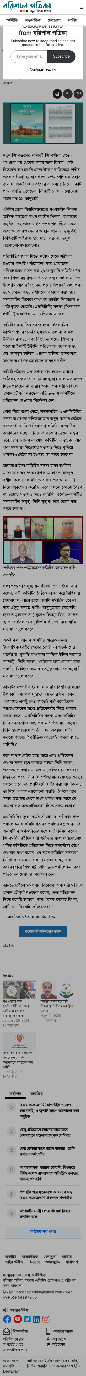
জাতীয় (72, 20)
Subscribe (61, 56)
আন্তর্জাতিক (32, 20)
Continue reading (43, 70)
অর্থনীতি (12, 20)
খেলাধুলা (54, 20)
